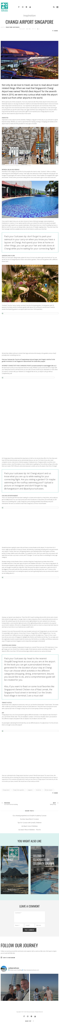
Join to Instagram (9, 957)
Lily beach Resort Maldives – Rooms (29, 830)
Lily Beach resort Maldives (29, 826)
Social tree (38, 790)
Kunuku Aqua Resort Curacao (29, 819)
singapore (30, 790)
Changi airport (6, 790)
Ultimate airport (48, 790)
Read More (6, 891)
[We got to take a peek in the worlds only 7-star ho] (15, 988)
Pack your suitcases (12, 27)
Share (56, 30)
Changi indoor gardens (18, 790)
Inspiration (29, 15)
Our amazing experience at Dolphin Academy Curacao (29, 815)
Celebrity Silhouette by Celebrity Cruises (43, 859)
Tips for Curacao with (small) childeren (29, 822)
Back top (28, 1021)
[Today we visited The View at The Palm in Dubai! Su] (44, 988)
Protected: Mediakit (9, 858)
